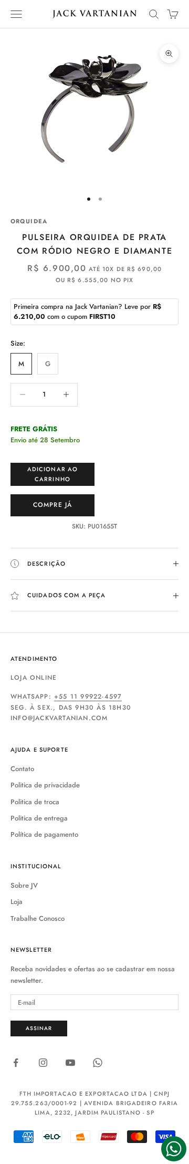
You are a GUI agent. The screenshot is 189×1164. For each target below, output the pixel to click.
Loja (16, 902)
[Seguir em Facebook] (15, 1062)
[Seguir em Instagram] (43, 1062)
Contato (22, 769)
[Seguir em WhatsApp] (97, 1062)
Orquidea (28, 221)
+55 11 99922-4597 (88, 696)
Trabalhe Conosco (37, 918)
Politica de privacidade (45, 785)
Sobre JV (24, 885)
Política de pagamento (44, 834)
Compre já (52, 505)
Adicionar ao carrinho (52, 474)
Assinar (39, 1028)
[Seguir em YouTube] (70, 1062)
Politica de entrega (39, 818)
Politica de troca (34, 802)
